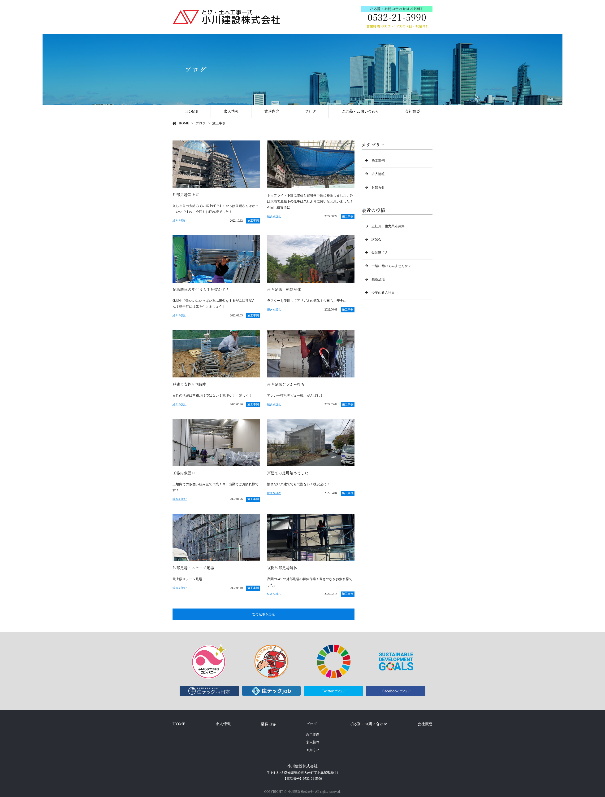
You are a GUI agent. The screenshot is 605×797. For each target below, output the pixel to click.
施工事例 (218, 123)
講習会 (376, 239)
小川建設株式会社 (302, 766)
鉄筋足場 (378, 279)
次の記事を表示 (263, 614)
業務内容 (271, 111)
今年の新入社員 (383, 292)
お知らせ (378, 187)
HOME (191, 111)
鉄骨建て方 (380, 252)
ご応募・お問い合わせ (360, 111)
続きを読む (180, 220)
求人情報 (231, 111)
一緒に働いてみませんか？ (391, 266)
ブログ (310, 111)
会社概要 (412, 111)
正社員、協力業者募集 (388, 226)
